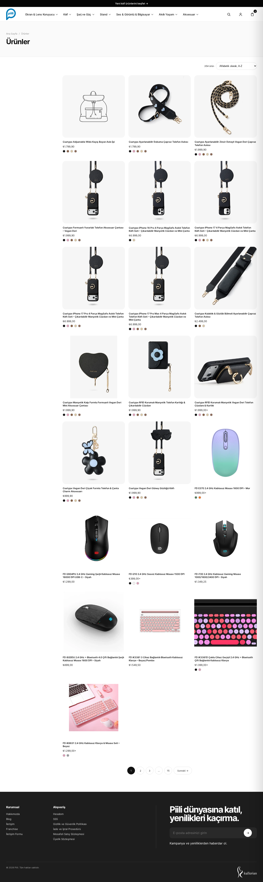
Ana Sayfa (11, 33)
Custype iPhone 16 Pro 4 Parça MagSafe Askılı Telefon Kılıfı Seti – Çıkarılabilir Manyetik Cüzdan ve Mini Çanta (159, 229)
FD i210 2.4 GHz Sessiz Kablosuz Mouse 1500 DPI (156, 574)
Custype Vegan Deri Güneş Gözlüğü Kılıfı (151, 488)
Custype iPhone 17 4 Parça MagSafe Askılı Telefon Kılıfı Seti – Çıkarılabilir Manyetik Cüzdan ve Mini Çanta (225, 229)
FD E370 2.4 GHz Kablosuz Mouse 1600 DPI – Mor (222, 488)
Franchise (12, 829)
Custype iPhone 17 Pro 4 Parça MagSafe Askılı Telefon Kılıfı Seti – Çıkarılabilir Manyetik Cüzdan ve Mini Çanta (93, 315)
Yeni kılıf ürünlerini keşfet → (131, 3)
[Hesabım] (240, 14)
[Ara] (228, 14)
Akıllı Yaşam (166, 14)
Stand (103, 14)
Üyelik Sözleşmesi (64, 839)
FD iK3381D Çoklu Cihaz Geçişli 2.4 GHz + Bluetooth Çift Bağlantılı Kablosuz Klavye (224, 659)
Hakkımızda (13, 813)
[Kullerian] (247, 872)
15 (168, 770)
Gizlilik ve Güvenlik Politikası (70, 824)
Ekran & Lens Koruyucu (39, 14)
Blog (8, 819)
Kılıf (65, 14)
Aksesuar (189, 14)
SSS (55, 819)
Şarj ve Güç (84, 14)
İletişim (10, 824)
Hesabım (58, 813)
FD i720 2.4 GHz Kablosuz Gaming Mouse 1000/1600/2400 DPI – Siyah (218, 576)
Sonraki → (182, 770)
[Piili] (11, 14)
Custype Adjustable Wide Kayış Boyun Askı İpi (89, 141)
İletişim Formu (14, 834)
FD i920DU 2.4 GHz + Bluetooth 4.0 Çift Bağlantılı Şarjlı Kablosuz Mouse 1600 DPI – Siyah (93, 659)
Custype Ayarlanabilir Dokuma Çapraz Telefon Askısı (158, 141)
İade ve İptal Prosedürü (67, 829)
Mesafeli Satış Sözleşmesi (68, 834)
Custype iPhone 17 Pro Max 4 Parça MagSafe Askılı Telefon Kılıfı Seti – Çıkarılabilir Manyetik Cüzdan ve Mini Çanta (157, 316)
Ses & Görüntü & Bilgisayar (133, 14)
